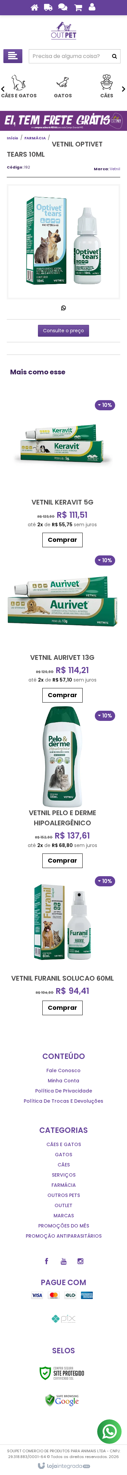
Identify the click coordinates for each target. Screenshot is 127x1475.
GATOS (63, 1154)
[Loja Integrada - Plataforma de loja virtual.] (63, 1466)
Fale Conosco (63, 1070)
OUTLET (63, 1205)
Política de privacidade (63, 1090)
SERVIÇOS (64, 1175)
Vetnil (115, 169)
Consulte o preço (63, 330)
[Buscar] (114, 56)
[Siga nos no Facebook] (46, 1261)
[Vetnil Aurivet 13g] (62, 628)
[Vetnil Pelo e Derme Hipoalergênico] (62, 788)
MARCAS (64, 1215)
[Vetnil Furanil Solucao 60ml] (62, 945)
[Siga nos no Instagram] (80, 1261)
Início (12, 138)
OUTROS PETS (63, 1195)
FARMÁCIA (35, 138)
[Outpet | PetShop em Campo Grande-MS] (63, 30)
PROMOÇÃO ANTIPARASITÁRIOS (64, 1236)
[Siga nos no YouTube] (63, 1261)
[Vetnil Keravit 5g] (62, 473)
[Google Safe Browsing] (61, 1400)
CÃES (64, 1164)
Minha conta (63, 1080)
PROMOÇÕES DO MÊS (63, 1225)
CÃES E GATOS (63, 1144)
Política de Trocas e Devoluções (63, 1101)
